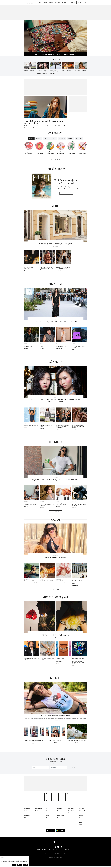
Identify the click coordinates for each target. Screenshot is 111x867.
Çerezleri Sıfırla (63, 853)
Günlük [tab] (30, 138)
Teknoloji (81, 815)
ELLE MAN (51, 2)
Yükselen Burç (62, 138)
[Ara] (85, 2)
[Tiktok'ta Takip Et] (61, 847)
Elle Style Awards (38, 808)
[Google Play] (60, 830)
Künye (51, 853)
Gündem (59, 813)
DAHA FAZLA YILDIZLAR (55, 353)
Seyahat (80, 822)
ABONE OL (73, 2)
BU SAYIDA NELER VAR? (66, 193)
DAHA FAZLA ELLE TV (55, 748)
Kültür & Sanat (82, 810)
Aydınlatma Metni (56, 853)
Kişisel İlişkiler (71, 808)
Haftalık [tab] (38, 138)
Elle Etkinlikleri (38, 810)
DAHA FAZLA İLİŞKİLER (55, 511)
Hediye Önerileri (79, 138)
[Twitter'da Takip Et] (52, 847)
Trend (25, 810)
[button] (25, 54)
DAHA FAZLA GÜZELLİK (55, 433)
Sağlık (47, 815)
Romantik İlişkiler (71, 810)
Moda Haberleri (27, 808)
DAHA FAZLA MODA (55, 276)
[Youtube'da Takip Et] (58, 847)
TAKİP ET (79, 2)
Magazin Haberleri (60, 815)
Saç (47, 808)
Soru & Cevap (81, 820)
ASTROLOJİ (57, 2)
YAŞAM (80, 806)
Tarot (53, 138)
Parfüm (47, 817)
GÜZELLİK (45, 2)
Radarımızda (81, 808)
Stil (25, 813)
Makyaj (47, 810)
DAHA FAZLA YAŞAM (55, 589)
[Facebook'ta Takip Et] (49, 847)
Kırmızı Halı (59, 817)
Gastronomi (81, 813)
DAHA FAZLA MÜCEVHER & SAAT (55, 669)
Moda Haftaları (27, 815)
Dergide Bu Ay (82, 824)
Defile (25, 817)
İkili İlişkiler (70, 813)
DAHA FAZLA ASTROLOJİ (55, 159)
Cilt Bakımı (48, 813)
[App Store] (50, 830)
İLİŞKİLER (64, 2)
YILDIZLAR (59, 806)
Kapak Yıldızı (59, 808)
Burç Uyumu (70, 138)
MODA (39, 2)
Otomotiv (81, 817)
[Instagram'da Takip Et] (55, 847)
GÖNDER (73, 767)
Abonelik (46, 853)
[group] (55, 38)
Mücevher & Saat (27, 820)
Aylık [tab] (45, 138)
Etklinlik (37, 806)
